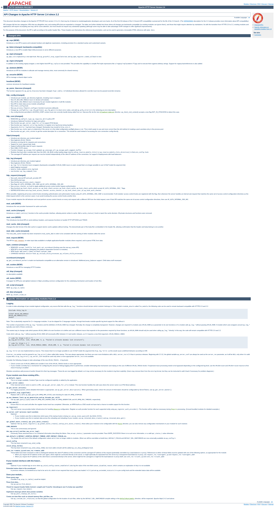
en (249, 17)
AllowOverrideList (107, 112)
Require (57, 409)
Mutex (120, 424)
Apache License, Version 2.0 (24, 506)
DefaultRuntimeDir (127, 498)
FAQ (259, 4)
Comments (257, 35)
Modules (246, 4)
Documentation (24, 10)
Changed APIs (258, 25)
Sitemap (270, 4)
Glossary (264, 4)
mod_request (19, 240)
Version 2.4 (34, 10)
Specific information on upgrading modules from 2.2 (263, 28)
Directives (253, 4)
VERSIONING (188, 21)
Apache (5, 10)
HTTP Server (14, 10)
